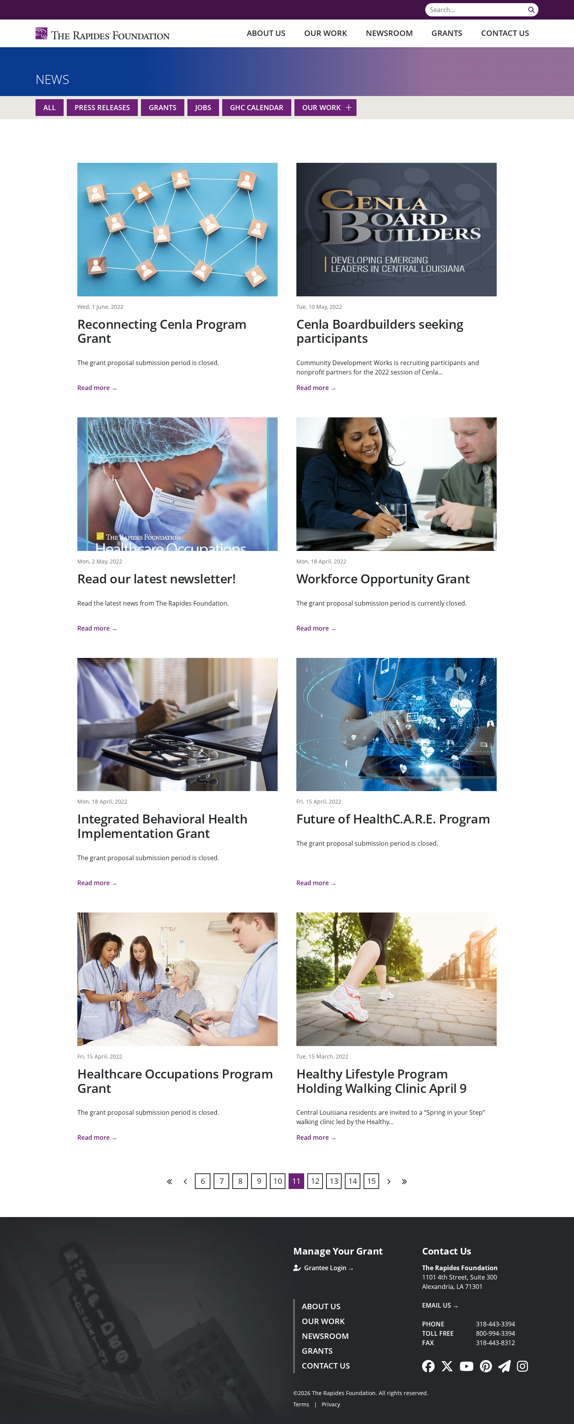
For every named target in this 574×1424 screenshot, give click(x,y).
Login (6, 1418)
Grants (446, 33)
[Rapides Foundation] (103, 33)
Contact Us (505, 33)
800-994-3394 (495, 1333)
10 (277, 1181)
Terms (301, 1404)
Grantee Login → (328, 1268)
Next (388, 1181)
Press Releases (102, 107)
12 (315, 1181)
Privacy (331, 1404)
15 (371, 1181)
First (170, 1181)
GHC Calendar (256, 107)
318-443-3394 (495, 1324)
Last (404, 1181)
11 (296, 1181)
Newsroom (389, 33)
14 (352, 1181)
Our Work (325, 33)
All (49, 107)
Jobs (203, 107)
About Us (266, 33)
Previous (185, 1181)
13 (334, 1181)
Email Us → (440, 1305)
